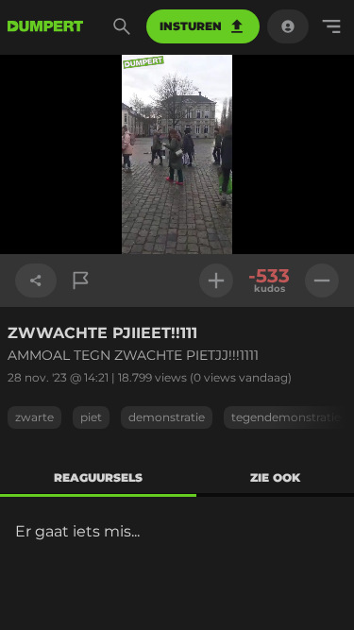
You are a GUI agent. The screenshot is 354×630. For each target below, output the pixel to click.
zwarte (34, 417)
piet (91, 417)
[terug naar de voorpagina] (45, 26)
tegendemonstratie (286, 417)
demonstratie (166, 417)
